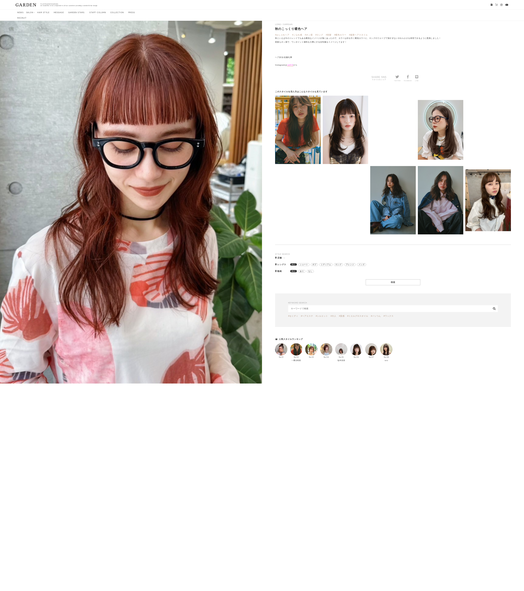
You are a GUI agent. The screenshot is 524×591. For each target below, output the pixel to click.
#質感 (342, 316)
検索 (393, 282)
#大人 (333, 316)
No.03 (311, 357)
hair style (43, 12)
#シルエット (322, 316)
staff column (97, 12)
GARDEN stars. (76, 12)
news (20, 12)
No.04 (326, 357)
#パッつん (376, 316)
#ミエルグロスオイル (357, 316)
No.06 (356, 357)
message (59, 12)
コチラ (290, 65)
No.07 (371, 357)
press (131, 12)
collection (117, 12)
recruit (22, 18)
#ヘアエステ (307, 316)
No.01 (281, 357)
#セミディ (293, 316)
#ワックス (389, 316)
